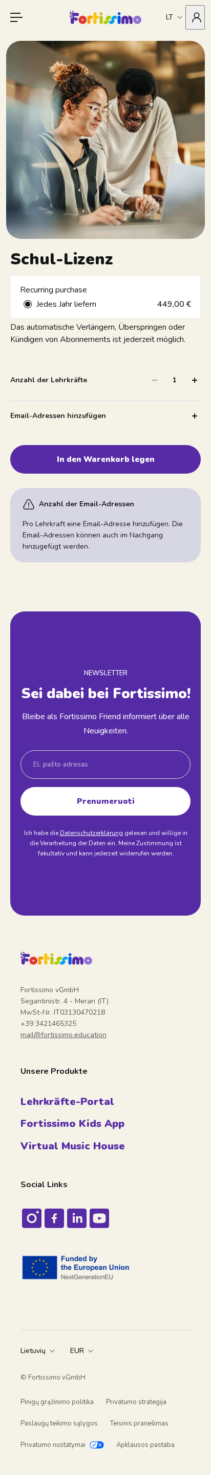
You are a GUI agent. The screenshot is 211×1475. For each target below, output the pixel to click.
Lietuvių (33, 1351)
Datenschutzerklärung (91, 833)
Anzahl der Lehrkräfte (48, 380)
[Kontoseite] (195, 17)
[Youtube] (99, 1218)
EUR (77, 1351)
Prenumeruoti (106, 801)
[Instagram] (31, 1218)
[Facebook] (54, 1218)
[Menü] (16, 17)
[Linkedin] (77, 1218)
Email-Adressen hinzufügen (58, 416)
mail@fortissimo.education (63, 1035)
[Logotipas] (105, 17)
